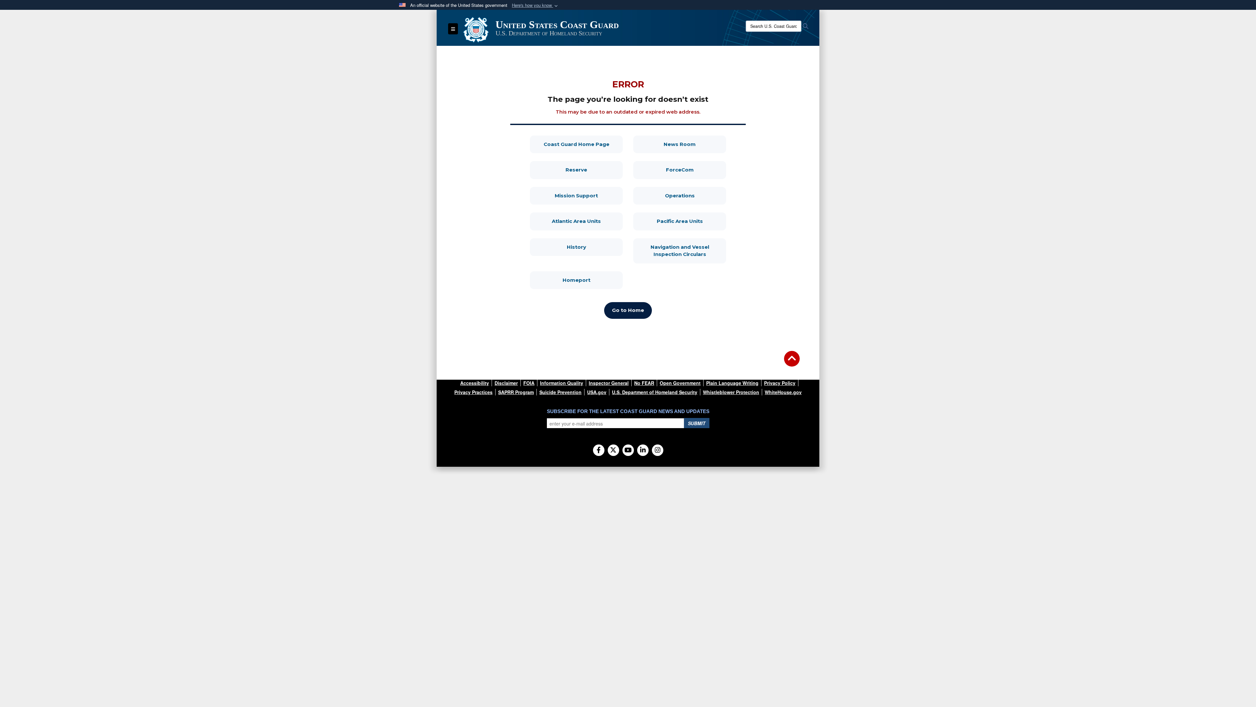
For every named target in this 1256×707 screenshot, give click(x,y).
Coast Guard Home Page (583, 144)
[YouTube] (628, 450)
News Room (695, 144)
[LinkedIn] (643, 450)
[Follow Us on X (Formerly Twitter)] (613, 450)
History (595, 247)
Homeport (593, 280)
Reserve (594, 169)
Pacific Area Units (691, 221)
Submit (697, 423)
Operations (695, 195)
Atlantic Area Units (587, 221)
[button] (535, 5)
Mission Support (589, 195)
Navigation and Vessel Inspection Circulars (688, 251)
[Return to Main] (792, 362)
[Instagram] (657, 450)
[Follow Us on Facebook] (598, 450)
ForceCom (696, 169)
